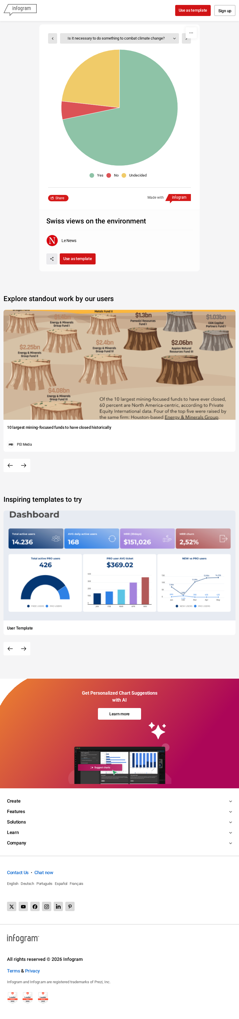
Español (61, 883)
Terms (13, 971)
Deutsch (27, 883)
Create (13, 801)
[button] (97, 175)
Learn (13, 832)
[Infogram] (20, 10)
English (12, 883)
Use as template (193, 10)
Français (76, 883)
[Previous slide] (10, 465)
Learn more (119, 714)
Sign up (224, 10)
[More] (191, 32)
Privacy (32, 971)
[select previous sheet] (52, 38)
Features (16, 811)
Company (16, 843)
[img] (120, 107)
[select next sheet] (186, 38)
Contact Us (18, 872)
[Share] (51, 258)
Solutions (16, 822)
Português (44, 883)
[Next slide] (23, 465)
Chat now (43, 872)
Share (59, 198)
